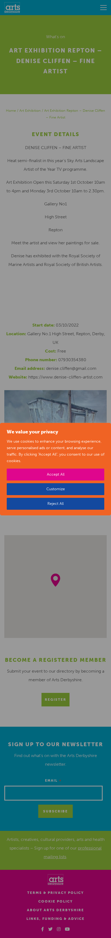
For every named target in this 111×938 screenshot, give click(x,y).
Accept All (55, 474)
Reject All (55, 503)
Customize (55, 489)
